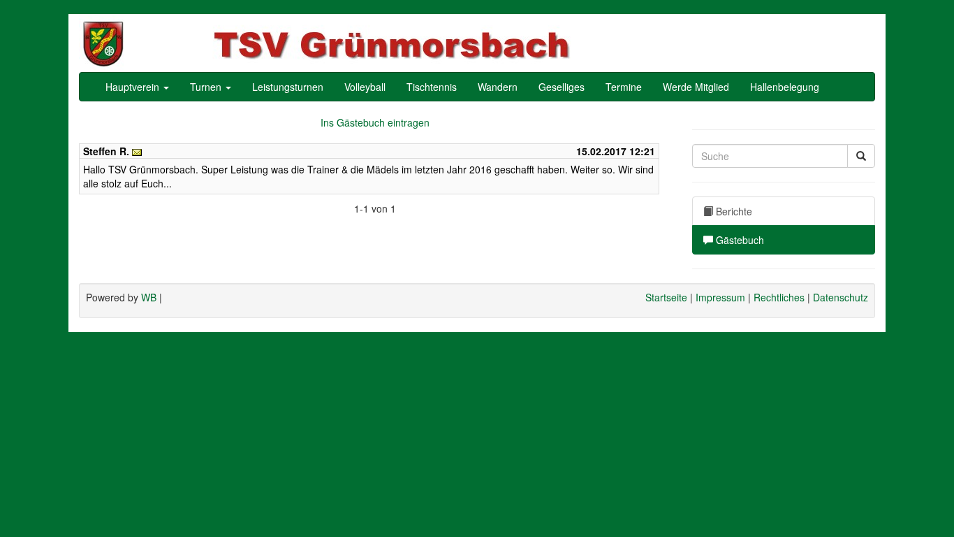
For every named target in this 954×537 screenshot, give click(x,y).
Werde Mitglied (696, 87)
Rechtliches (779, 297)
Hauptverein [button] (133, 87)
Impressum (720, 297)
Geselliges (561, 87)
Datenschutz (840, 297)
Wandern (498, 87)
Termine (624, 87)
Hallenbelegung (784, 87)
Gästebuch (738, 240)
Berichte (732, 211)
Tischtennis (431, 87)
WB (148, 297)
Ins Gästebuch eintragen (375, 122)
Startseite (666, 297)
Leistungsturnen (287, 87)
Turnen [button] (207, 87)
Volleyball (365, 87)
